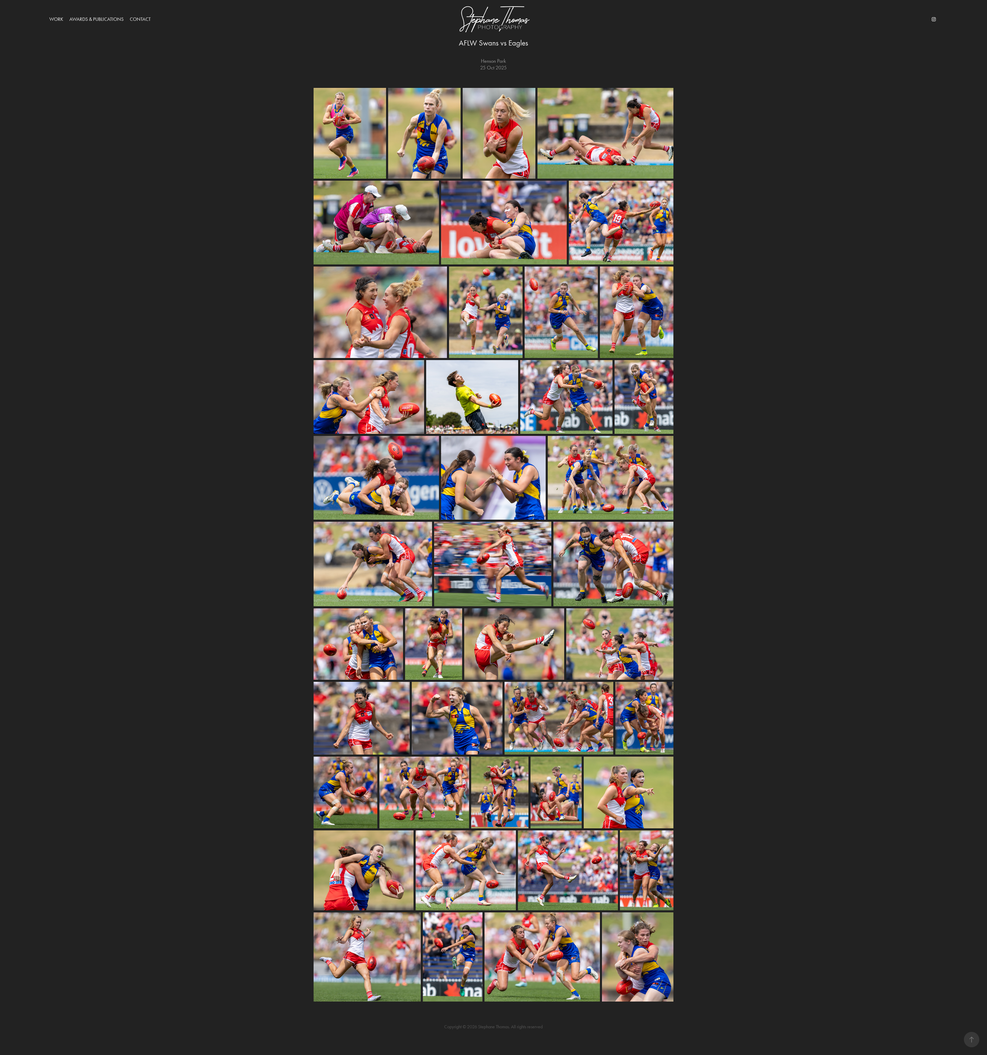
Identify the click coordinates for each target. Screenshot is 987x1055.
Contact (140, 19)
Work (56, 19)
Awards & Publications (96, 19)
